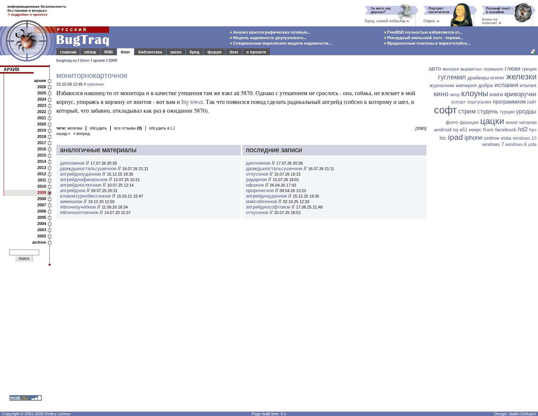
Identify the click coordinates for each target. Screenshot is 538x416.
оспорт (458, 102)
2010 (41, 186)
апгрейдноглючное (80, 185)
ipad (455, 137)
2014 (41, 161)
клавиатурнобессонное (85, 196)
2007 (41, 205)
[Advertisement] (483, 262)
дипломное (72, 163)
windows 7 (493, 144)
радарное (256, 179)
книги (496, 94)
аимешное (71, 201)
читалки (528, 122)
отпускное (257, 174)
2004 (41, 223)
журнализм (442, 85)
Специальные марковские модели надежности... (282, 43)
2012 (41, 174)
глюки (512, 68)
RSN (108, 52)
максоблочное (261, 201)
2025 (41, 93)
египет (497, 77)
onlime (491, 138)
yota (532, 144)
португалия (479, 102)
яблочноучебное (78, 207)
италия (528, 85)
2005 (41, 217)
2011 (42, 180)
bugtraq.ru (66, 60)
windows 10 (525, 138)
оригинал (95, 84)
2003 (41, 230)
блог (125, 52)
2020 (41, 124)
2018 (41, 136)
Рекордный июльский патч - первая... (424, 37)
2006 (41, 211)
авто (435, 68)
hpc (533, 129)
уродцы (526, 111)
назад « (63, 133)
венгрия (450, 69)
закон (176, 52)
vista (506, 138)
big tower (192, 101)
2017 (41, 142)
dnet (233, 52)
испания (506, 85)
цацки (492, 121)
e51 (463, 129)
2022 (41, 111)
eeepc (475, 129)
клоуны (474, 93)
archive (39, 242)
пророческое (260, 190)
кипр (455, 94)
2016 (41, 149)
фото (452, 122)
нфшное (255, 185)
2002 (41, 236)
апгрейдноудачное (80, 174)
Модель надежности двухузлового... (269, 37)
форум (214, 52)
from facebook (499, 129)
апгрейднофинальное (84, 179)
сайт (532, 102)
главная (68, 52)
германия (493, 69)
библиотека (150, 52)
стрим (467, 111)
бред (194, 52)
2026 (41, 87)
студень (487, 111)
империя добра (474, 85)
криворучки (520, 94)
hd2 (523, 129)
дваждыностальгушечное (88, 168)
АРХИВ (11, 69)
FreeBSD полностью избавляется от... (424, 32)
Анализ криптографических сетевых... (271, 32)
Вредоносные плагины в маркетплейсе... (428, 43)
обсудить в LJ (162, 128)
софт (445, 110)
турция (507, 112)
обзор (90, 52)
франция (469, 122)
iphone (473, 137)
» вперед (81, 133)
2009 (112, 60)
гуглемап (452, 77)
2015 (41, 155)
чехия (511, 122)
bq (455, 129)
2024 (41, 99)
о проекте (256, 52)
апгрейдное (72, 190)
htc (443, 138)
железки (74, 128)
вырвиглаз (471, 69)
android (443, 129)
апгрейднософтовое (268, 207)
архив (99, 60)
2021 (41, 118)
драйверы (478, 77)
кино (441, 94)
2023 (41, 105)
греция (529, 69)
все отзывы (128, 128)
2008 (41, 198)
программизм (509, 101)
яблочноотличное (79, 212)
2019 (41, 130)
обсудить (98, 128)
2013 (41, 167)
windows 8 (516, 144)
